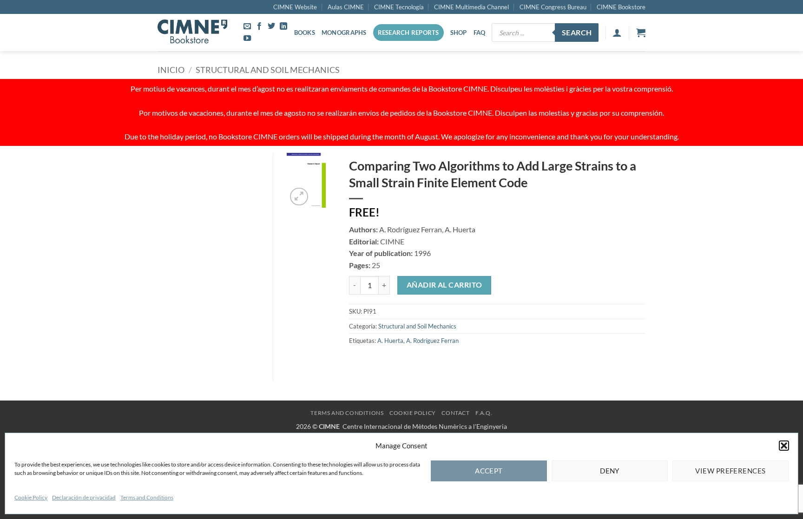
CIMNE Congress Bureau (553, 7)
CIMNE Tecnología (399, 7)
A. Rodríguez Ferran (432, 340)
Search (577, 32)
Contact (455, 412)
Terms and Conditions (146, 497)
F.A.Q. (484, 412)
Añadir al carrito (444, 285)
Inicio (171, 70)
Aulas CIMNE (346, 7)
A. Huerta (390, 340)
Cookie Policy (30, 497)
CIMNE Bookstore (621, 7)
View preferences (730, 470)
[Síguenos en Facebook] (259, 26)
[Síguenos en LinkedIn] (283, 26)
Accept (489, 470)
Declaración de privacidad (84, 497)
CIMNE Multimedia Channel (471, 7)
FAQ (480, 32)
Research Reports (408, 32)
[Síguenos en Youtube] (247, 38)
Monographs (344, 32)
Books (304, 32)
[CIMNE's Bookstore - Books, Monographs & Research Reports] (192, 32)
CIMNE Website (295, 7)
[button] (784, 445)
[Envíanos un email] (247, 26)
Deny (609, 470)
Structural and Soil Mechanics (268, 70)
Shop (458, 32)
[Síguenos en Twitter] (271, 26)
